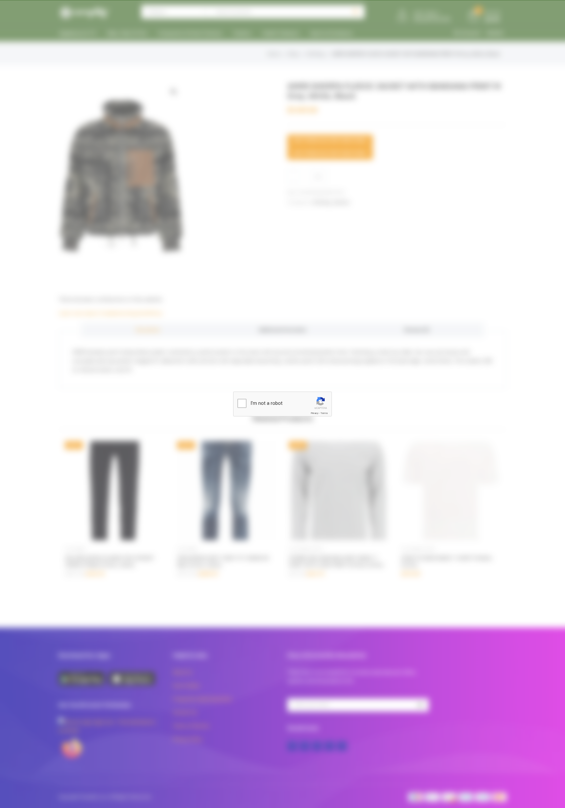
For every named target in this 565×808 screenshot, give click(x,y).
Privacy (314, 413)
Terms (324, 413)
